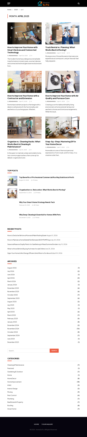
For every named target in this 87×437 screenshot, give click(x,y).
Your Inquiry (47, 424)
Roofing (10, 405)
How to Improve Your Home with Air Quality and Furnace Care (62, 96)
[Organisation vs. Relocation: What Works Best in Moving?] (12, 193)
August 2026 (12, 268)
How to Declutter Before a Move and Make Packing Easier (27, 235)
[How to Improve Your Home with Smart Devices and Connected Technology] (24, 33)
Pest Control (11, 395)
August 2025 (12, 302)
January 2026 (12, 285)
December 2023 (13, 342)
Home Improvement (14, 382)
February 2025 (12, 318)
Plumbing (10, 399)
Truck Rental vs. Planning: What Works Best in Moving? (60, 48)
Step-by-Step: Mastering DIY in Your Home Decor (60, 142)
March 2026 (11, 281)
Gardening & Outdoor (15, 372)
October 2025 (12, 295)
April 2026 (11, 278)
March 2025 (11, 315)
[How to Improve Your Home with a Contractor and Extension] (24, 82)
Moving (10, 392)
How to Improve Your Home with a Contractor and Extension (23, 96)
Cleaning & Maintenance (15, 365)
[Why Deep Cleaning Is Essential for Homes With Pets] (12, 218)
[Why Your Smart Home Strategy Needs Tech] (12, 206)
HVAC (9, 385)
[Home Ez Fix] (43, 3)
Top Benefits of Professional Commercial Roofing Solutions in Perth (46, 177)
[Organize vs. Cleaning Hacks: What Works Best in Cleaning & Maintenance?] (24, 128)
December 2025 (13, 288)
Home (9, 375)
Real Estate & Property (15, 402)
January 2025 (12, 322)
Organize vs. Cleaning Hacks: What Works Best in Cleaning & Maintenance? (23, 144)
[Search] (78, 3)
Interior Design (12, 389)
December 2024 (13, 325)
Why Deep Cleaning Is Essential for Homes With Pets (40, 215)
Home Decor (11, 378)
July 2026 (10, 271)
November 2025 (13, 291)
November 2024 (13, 329)
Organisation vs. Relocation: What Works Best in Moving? (42, 190)
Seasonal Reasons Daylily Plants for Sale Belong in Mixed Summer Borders (32, 244)
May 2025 (10, 308)
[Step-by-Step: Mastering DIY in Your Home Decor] (62, 128)
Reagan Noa (13, 55)
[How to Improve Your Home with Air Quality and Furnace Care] (62, 82)
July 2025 (10, 305)
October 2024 (12, 332)
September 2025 (13, 298)
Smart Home (11, 409)
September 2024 (13, 335)
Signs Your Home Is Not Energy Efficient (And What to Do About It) (30, 253)
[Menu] (8, 3)
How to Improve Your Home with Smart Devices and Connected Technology (22, 50)
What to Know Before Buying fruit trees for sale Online (26, 249)
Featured (10, 368)
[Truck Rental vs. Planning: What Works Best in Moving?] (62, 33)
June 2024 (11, 339)
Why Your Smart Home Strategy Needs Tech (37, 202)
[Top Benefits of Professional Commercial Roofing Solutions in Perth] (12, 181)
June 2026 (11, 275)
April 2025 (11, 312)
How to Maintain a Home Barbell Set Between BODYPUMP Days (29, 240)
